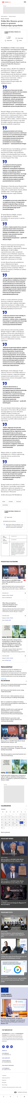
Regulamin (4, 1080)
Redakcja (4, 1050)
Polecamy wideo (7, 839)
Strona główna (4, 16)
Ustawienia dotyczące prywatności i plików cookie (11, 1087)
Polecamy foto (7, 912)
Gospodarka (5, 505)
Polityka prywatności (6, 1077)
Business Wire (8, 620)
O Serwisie (4, 1075)
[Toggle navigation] (25, 2)
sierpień (3, 809)
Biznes (3, 501)
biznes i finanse (4, 857)
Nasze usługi (4, 1084)
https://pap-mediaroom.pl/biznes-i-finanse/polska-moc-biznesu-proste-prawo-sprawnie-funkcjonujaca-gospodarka (14, 526)
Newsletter (4, 1082)
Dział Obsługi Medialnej (8, 1065)
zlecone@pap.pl (5, 1053)
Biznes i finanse (12, 16)
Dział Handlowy (6, 1058)
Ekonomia (11, 501)
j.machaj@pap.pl (5, 1068)
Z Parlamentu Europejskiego (6, 995)
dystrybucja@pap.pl (6, 1060)
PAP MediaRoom (8, 597)
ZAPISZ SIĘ (3, 679)
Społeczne (18, 501)
